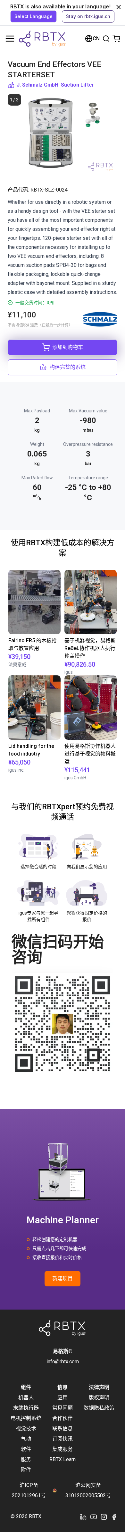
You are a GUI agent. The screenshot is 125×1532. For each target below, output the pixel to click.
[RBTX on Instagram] (104, 1516)
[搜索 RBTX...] (106, 38)
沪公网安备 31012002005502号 (88, 1490)
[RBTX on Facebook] (114, 1516)
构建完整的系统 (68, 367)
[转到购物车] (116, 38)
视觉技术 (26, 1428)
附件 (26, 1470)
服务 (26, 1459)
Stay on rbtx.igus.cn (88, 16)
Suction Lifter (77, 85)
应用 (62, 1398)
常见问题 (62, 1408)
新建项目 (62, 1278)
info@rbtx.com (62, 1361)
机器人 (26, 1398)
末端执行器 (26, 1408)
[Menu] (10, 39)
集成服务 (62, 1449)
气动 (26, 1439)
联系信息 (62, 1428)
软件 (26, 1449)
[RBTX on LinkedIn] (83, 1516)
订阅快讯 (62, 1439)
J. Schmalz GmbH (37, 85)
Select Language (33, 16)
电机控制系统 (26, 1418)
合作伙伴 (62, 1418)
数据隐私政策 (99, 1408)
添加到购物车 (67, 347)
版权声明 (99, 1398)
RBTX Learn (62, 1459)
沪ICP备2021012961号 (29, 1490)
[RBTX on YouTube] (93, 1516)
